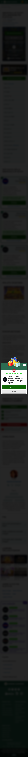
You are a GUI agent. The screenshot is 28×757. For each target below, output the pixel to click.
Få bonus (14, 387)
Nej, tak (14, 391)
